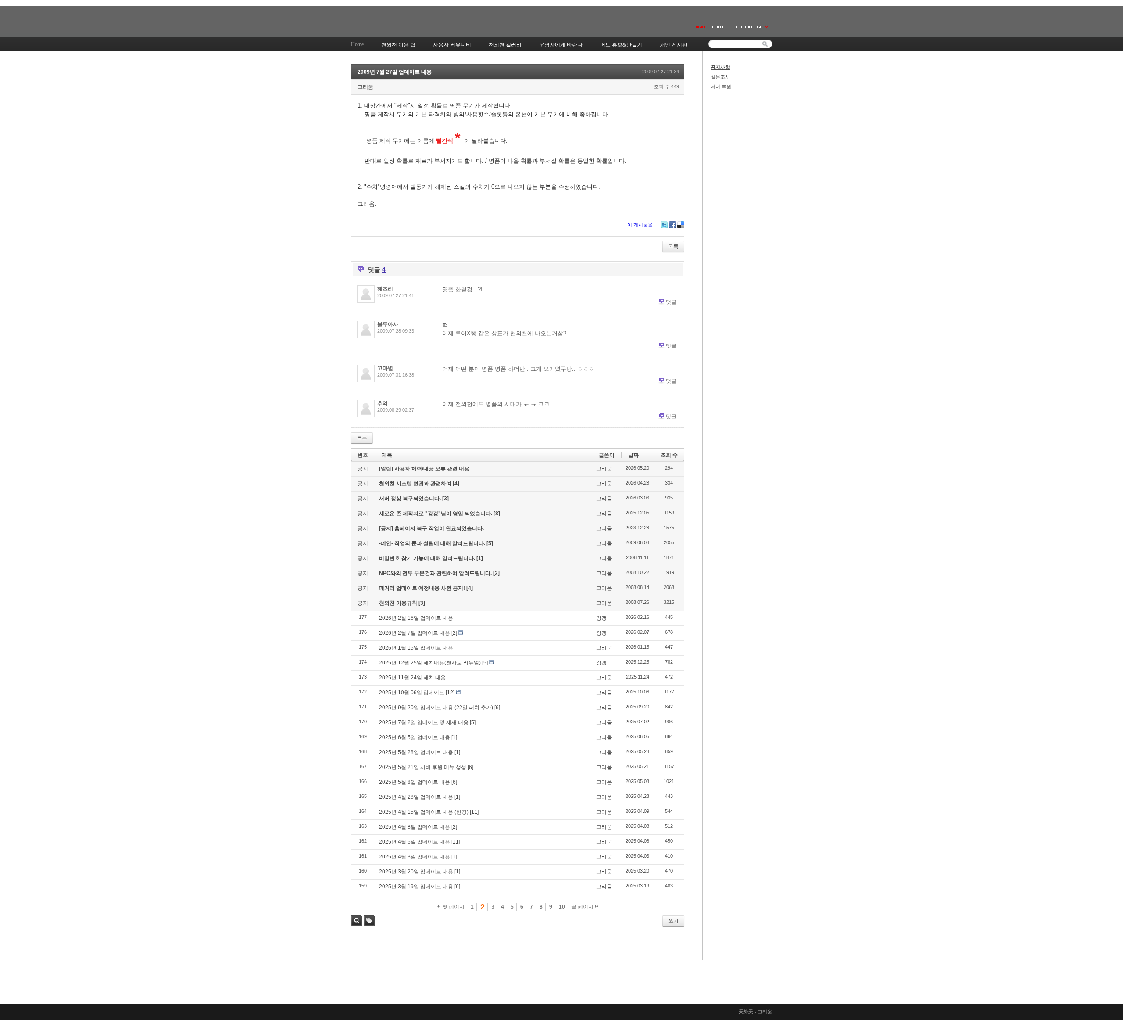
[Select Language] (750, 27)
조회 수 (669, 455)
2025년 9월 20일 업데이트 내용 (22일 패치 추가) (436, 707)
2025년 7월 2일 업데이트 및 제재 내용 (424, 722)
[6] (497, 707)
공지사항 (720, 67)
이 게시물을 (640, 224)
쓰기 (673, 921)
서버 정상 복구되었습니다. (410, 499)
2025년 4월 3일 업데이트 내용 (414, 857)
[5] (489, 543)
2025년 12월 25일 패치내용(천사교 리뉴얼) (430, 663)
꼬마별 (385, 368)
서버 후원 (721, 86)
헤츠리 (385, 289)
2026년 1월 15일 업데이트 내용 (416, 648)
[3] (445, 499)
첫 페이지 (453, 907)
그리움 (365, 87)
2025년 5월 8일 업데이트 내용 (414, 782)
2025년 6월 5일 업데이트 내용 (414, 737)
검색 (356, 920)
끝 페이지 (583, 907)
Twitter (664, 224)
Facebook (672, 224)
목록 (673, 247)
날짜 (633, 455)
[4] (456, 484)
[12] (450, 693)
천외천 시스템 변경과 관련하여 (416, 484)
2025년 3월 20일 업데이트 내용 (416, 872)
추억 (382, 403)
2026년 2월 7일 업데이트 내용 (414, 633)
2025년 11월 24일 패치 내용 (412, 678)
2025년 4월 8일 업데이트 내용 (414, 827)
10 (562, 907)
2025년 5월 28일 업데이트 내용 (416, 752)
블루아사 (387, 324)
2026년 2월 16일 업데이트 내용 (416, 618)
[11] (474, 812)
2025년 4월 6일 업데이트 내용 (414, 842)
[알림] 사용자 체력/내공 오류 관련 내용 (424, 469)
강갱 (601, 618)
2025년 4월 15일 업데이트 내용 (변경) (424, 812)
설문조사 (720, 76)
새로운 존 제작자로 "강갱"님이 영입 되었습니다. (436, 513)
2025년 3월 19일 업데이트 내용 (416, 887)
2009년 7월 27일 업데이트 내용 (395, 72)
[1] (479, 558)
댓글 (671, 302)
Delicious (680, 224)
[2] (496, 573)
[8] (497, 513)
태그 (369, 920)
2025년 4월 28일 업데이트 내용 (416, 797)
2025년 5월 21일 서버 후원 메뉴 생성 (422, 767)
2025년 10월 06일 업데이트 (411, 693)
